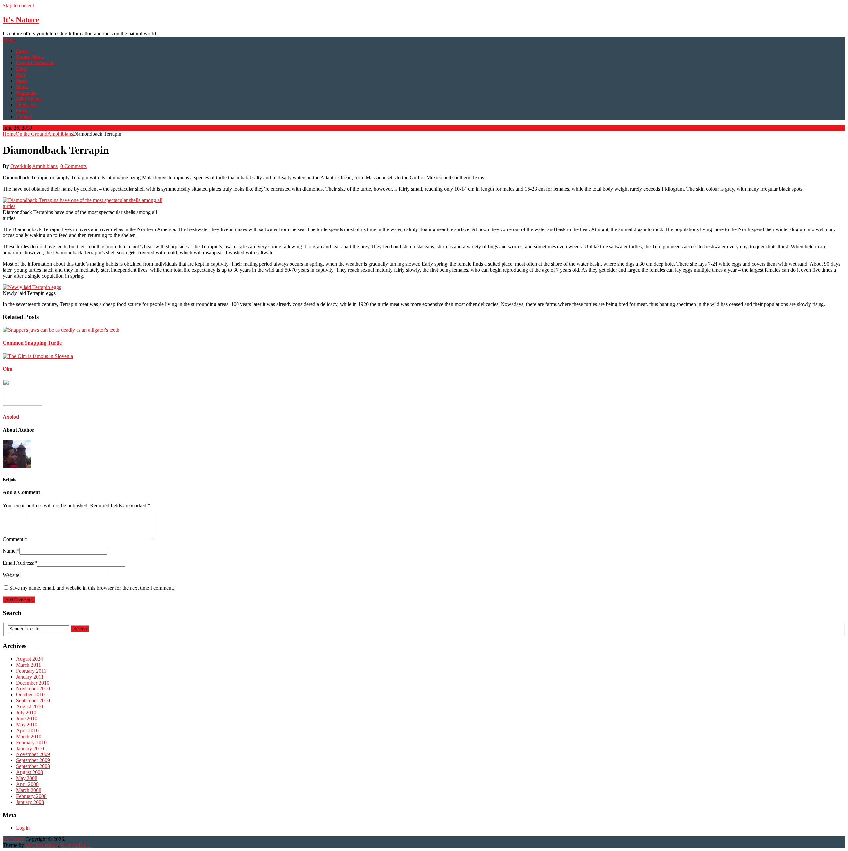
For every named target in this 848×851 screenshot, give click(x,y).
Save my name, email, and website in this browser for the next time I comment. (91, 588)
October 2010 (30, 694)
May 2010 (26, 724)
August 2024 (29, 659)
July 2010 (26, 712)
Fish (20, 75)
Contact (24, 116)
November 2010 (33, 688)
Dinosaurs (26, 104)
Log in (23, 828)
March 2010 (28, 736)
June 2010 (26, 718)
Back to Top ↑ (75, 845)
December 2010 (32, 683)
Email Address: (20, 563)
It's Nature (21, 19)
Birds (21, 69)
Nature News (30, 57)
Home (22, 51)
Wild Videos (29, 98)
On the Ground (31, 134)
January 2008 (30, 802)
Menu (9, 39)
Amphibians (60, 134)
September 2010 (33, 700)
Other (22, 110)
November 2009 (33, 754)
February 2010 (31, 742)
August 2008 (29, 772)
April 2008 (27, 784)
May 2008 (26, 778)
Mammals (26, 93)
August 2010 (29, 706)
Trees (21, 81)
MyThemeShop (41, 845)
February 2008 (31, 796)
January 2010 (30, 748)
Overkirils (20, 166)
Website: (12, 575)
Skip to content (18, 5)
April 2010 (27, 730)
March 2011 (28, 665)
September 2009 (33, 760)
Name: (11, 551)
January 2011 (30, 677)
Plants (22, 87)
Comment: (15, 539)
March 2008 (28, 790)
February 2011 (31, 671)
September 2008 (33, 766)
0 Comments (73, 166)
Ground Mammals (35, 63)
